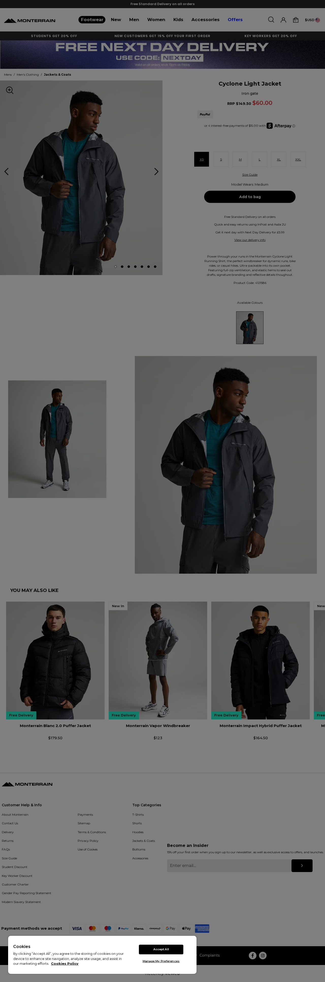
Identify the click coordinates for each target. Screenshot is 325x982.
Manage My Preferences (161, 961)
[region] (102, 955)
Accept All (161, 949)
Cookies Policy (64, 963)
